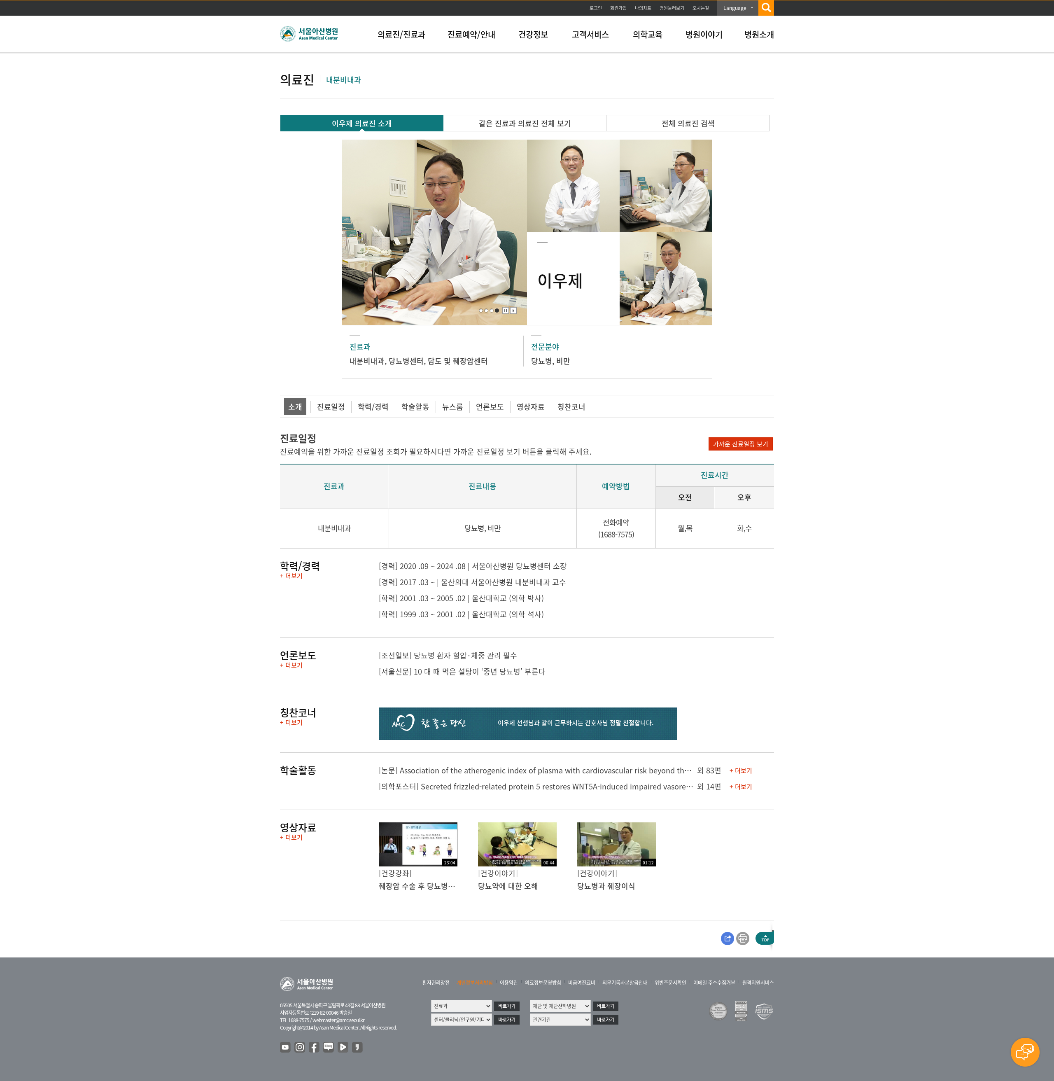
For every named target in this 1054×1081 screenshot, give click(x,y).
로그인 (596, 8)
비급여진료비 (581, 982)
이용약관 (509, 982)
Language (734, 8)
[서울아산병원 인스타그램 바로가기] (300, 1047)
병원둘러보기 (672, 8)
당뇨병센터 (406, 361)
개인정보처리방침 (475, 982)
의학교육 (647, 34)
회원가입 (618, 8)
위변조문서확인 (670, 982)
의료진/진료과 (401, 34)
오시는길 (701, 8)
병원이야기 (704, 34)
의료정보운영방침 (543, 982)
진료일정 (331, 406)
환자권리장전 (436, 982)
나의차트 (643, 8)
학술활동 (415, 406)
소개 (295, 406)
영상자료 (531, 406)
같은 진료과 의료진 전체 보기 (525, 123)
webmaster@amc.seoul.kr (338, 1020)
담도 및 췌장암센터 (458, 361)
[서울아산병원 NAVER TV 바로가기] (343, 1047)
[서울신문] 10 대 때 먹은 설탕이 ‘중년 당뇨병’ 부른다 (462, 671)
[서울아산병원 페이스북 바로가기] (314, 1047)
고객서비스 (590, 34)
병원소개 (759, 34)
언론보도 (490, 406)
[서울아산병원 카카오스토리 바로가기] (358, 1047)
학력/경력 (373, 406)
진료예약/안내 (471, 34)
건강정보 (533, 34)
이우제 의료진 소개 (362, 123)
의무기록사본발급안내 (625, 982)
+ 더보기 (291, 575)
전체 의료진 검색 (688, 123)
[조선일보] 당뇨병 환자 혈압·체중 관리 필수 (448, 655)
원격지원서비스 (758, 982)
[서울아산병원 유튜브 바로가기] (285, 1047)
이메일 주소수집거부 (714, 982)
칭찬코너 (571, 406)
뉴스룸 (452, 406)
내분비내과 (367, 361)
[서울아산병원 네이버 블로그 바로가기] (329, 1047)
